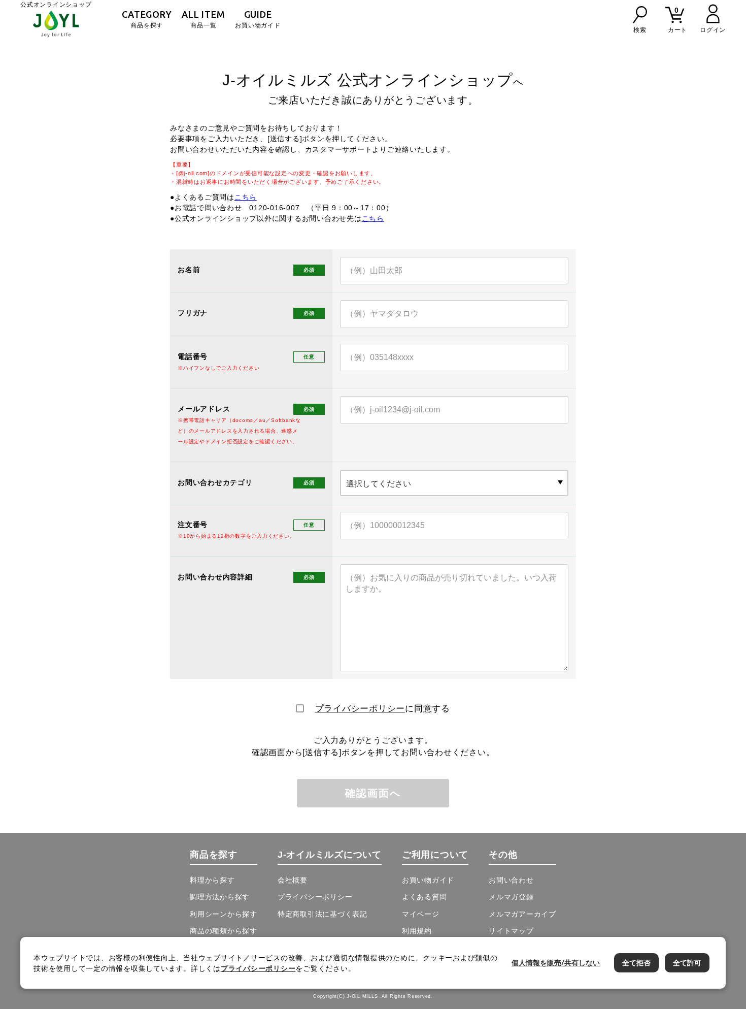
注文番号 (236, 529)
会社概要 (293, 880)
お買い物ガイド (257, 19)
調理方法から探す (220, 897)
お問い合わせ (511, 880)
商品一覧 (203, 19)
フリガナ (193, 313)
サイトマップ (511, 931)
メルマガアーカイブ (522, 914)
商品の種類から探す (223, 931)
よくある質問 (424, 897)
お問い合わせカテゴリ (215, 482)
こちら (245, 197)
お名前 (189, 270)
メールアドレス (239, 424)
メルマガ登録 (511, 897)
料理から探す (212, 880)
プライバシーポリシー (360, 708)
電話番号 (218, 361)
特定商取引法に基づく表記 (322, 914)
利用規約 (417, 931)
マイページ (420, 914)
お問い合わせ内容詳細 (215, 577)
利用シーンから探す (223, 914)
